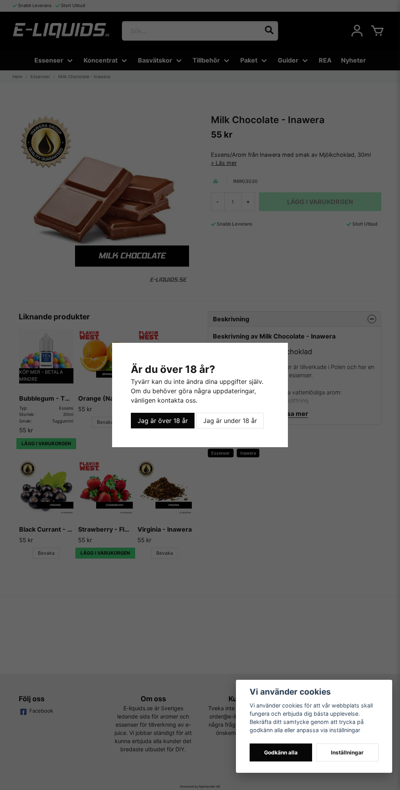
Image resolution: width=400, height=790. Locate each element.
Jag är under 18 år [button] (230, 421)
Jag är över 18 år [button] (163, 421)
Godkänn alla (281, 752)
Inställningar (347, 752)
